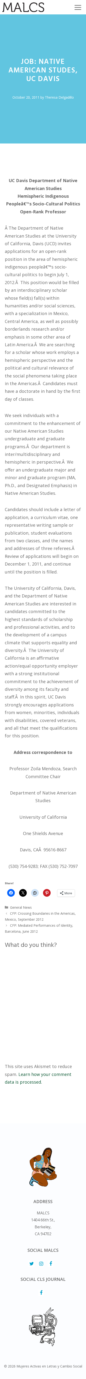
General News (21, 907)
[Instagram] (41, 1264)
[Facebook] (51, 1264)
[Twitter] (31, 1264)
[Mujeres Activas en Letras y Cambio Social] (23, 7)
